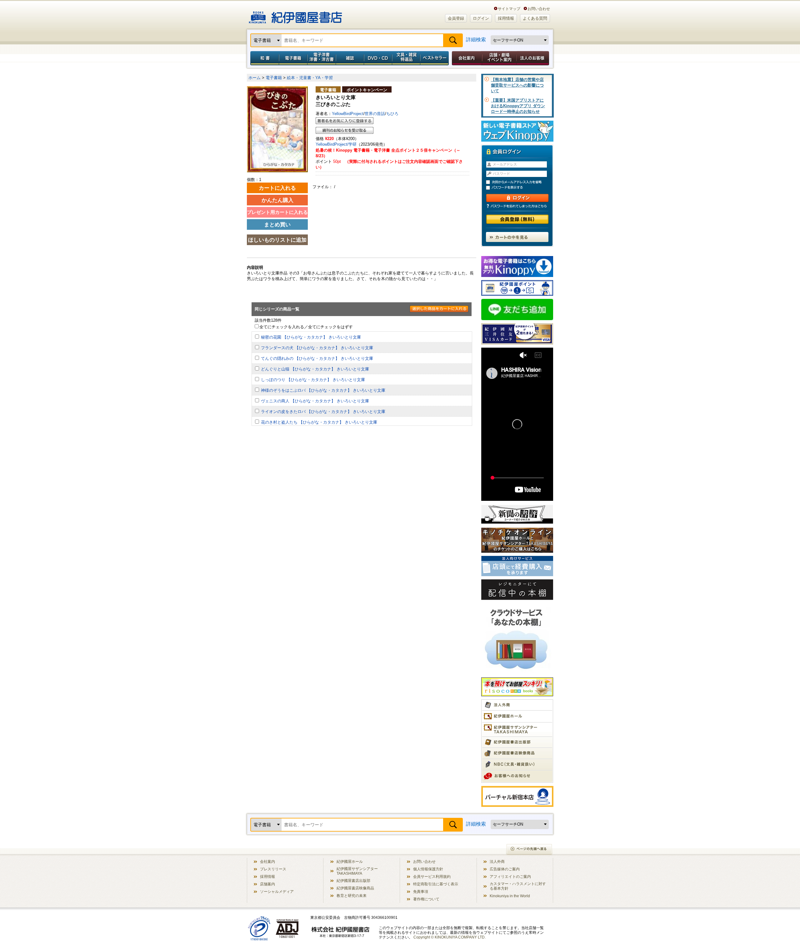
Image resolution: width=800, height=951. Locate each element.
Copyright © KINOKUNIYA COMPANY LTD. (449, 937)
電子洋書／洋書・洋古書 (321, 58)
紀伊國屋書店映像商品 (355, 888)
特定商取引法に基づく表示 (435, 884)
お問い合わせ (539, 9)
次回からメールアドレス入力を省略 (520, 182)
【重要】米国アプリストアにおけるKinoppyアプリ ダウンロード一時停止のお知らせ (518, 106)
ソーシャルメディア (277, 891)
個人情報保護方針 (428, 869)
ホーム (254, 77)
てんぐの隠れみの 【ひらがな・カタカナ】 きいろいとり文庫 (317, 358)
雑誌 (350, 58)
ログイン (481, 18)
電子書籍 (293, 58)
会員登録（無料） (517, 219)
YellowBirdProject (347, 113)
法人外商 (497, 861)
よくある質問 (535, 18)
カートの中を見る (517, 237)
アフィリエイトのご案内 (510, 876)
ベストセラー (435, 58)
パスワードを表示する (520, 188)
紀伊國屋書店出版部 (353, 880)
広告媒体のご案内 (505, 869)
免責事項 (420, 891)
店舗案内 (267, 884)
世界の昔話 (375, 113)
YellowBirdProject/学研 (336, 144)
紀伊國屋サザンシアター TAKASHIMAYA (357, 871)
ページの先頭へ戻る (529, 849)
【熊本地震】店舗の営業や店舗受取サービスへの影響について (517, 85)
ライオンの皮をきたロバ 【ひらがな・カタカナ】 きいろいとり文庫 (323, 411)
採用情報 (506, 18)
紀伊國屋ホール (350, 861)
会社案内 (466, 58)
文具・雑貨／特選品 (406, 58)
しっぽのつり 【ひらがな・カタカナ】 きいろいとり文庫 (313, 379)
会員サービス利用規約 (432, 876)
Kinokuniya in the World (510, 896)
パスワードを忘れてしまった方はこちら (517, 206)
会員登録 (456, 18)
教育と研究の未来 (352, 895)
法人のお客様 (533, 58)
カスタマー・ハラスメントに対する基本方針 (518, 886)
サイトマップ (509, 9)
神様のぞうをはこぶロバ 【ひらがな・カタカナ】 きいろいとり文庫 (323, 390)
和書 (263, 58)
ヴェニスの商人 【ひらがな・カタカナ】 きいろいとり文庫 (315, 401)
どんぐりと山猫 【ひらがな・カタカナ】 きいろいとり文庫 (315, 369)
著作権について (426, 899)
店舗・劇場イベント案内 (499, 58)
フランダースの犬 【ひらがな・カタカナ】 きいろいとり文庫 (317, 347)
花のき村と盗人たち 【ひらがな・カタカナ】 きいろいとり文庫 (319, 422)
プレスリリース (273, 869)
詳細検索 (476, 39)
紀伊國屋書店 (295, 15)
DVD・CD (378, 58)
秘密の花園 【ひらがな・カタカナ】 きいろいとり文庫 (311, 337)
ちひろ (392, 113)
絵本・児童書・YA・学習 (310, 77)
